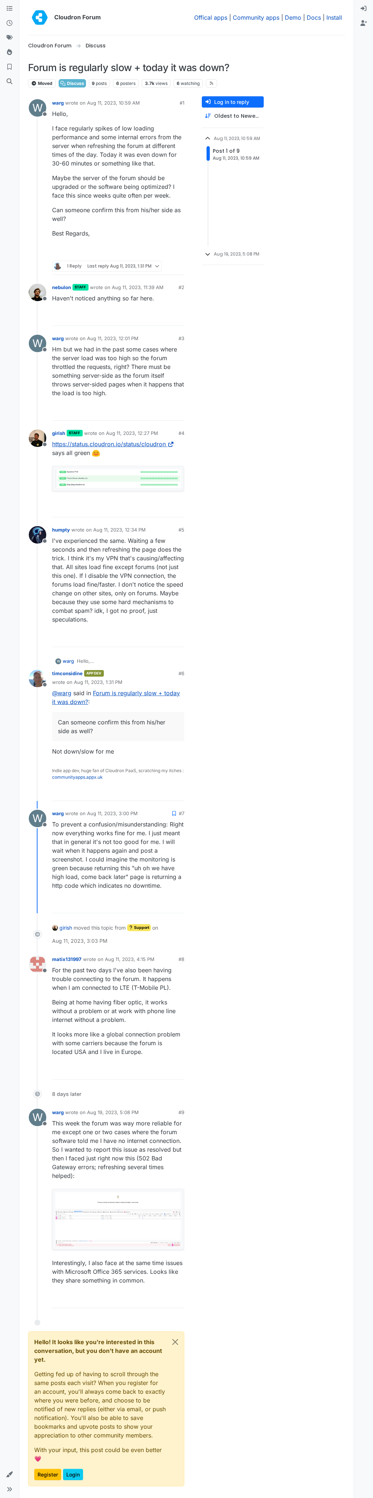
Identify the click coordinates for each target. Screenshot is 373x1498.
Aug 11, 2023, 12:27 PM (132, 433)
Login (73, 1474)
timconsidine (67, 673)
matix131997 (67, 959)
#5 (181, 530)
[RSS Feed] (211, 83)
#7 (181, 813)
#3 (181, 338)
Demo (293, 17)
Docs (314, 17)
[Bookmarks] (9, 67)
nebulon (61, 287)
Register (48, 1474)
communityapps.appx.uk (77, 777)
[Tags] (9, 38)
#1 (182, 103)
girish (58, 433)
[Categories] (9, 9)
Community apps (256, 17)
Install (334, 17)
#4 (181, 433)
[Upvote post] (167, 252)
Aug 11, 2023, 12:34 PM (119, 530)
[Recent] (9, 23)
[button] (9, 1475)
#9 (181, 1112)
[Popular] (9, 52)
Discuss (75, 83)
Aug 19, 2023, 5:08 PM (113, 1112)
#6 (181, 673)
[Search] (9, 81)
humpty (61, 530)
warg (58, 103)
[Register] (363, 23)
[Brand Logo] (39, 17)
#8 (181, 959)
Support (141, 927)
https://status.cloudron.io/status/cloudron (109, 444)
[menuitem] (363, 9)
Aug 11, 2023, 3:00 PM (112, 813)
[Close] (175, 1342)
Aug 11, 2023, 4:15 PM (129, 959)
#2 (181, 287)
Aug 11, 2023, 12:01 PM (112, 338)
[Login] (363, 9)
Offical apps (210, 17)
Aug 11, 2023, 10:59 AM (113, 103)
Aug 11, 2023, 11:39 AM (138, 287)
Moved (44, 83)
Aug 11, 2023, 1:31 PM (98, 682)
